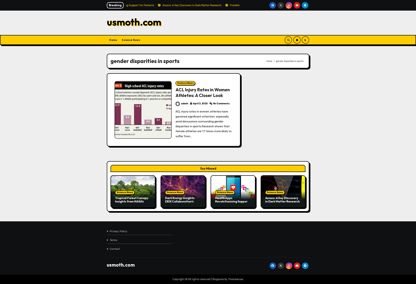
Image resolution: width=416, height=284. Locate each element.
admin (184, 103)
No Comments (221, 103)
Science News (131, 40)
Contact (115, 248)
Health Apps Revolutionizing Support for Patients (232, 201)
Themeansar (235, 279)
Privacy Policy (118, 231)
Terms (113, 240)
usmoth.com (134, 22)
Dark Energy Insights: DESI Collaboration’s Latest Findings (180, 201)
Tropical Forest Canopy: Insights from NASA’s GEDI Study (132, 201)
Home (113, 40)
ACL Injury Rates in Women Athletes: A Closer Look (203, 92)
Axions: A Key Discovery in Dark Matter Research (282, 199)
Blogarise (218, 279)
